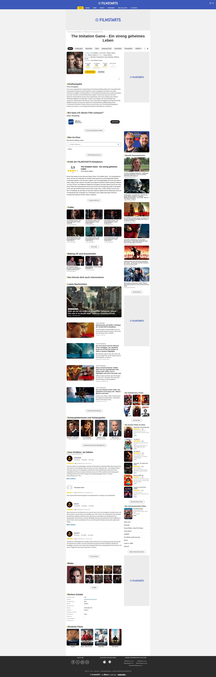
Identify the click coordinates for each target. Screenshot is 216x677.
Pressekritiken (88, 63)
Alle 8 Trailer (94, 246)
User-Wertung (96, 63)
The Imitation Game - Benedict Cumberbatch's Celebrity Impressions (74, 268)
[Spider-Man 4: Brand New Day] (128, 432)
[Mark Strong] (115, 428)
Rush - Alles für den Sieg (88, 646)
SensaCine (140, 661)
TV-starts (134, 8)
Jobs (91, 671)
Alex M (76, 504)
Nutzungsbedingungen (106, 671)
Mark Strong (115, 437)
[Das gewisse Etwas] (128, 513)
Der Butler (115, 646)
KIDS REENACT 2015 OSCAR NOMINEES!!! (93, 267)
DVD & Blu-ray (122, 8)
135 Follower (77, 506)
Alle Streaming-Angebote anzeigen (94, 130)
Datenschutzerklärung (118, 671)
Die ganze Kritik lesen (94, 200)
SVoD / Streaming (73, 116)
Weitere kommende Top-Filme (137, 551)
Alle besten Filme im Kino (137, 501)
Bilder (71, 563)
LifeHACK (126, 534)
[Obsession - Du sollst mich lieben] (128, 468)
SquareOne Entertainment (90, 599)
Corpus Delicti (127, 531)
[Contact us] (87, 662)
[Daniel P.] (69, 534)
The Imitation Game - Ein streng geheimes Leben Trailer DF (74, 222)
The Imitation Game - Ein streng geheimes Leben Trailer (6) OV (111, 239)
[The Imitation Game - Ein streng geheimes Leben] (75, 63)
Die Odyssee (137, 451)
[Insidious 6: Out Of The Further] (128, 492)
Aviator (73, 646)
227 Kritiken (84, 535)
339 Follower (77, 459)
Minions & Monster (139, 475)
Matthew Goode (101, 437)
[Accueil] (108, 3)
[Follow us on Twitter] (78, 662)
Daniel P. (77, 533)
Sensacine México (134, 665)
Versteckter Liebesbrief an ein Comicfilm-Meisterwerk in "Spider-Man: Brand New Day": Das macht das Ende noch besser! (136, 241)
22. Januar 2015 (88, 53)
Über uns (87, 671)
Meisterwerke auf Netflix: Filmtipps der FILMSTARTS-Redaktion (108, 326)
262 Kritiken (84, 506)
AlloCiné (126, 661)
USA (85, 597)
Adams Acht (127, 522)
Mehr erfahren (71, 478)
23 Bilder (94, 587)
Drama (113, 53)
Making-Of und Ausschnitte (82, 253)
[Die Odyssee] (128, 456)
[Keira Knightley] (87, 428)
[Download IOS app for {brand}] (105, 661)
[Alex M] (69, 505)
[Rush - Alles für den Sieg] (87, 637)
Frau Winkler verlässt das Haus (132, 537)
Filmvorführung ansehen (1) (94, 155)
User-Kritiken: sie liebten (80, 452)
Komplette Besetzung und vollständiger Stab (94, 445)
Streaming (111, 8)
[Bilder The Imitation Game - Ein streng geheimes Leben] (75, 574)
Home (69, 31)
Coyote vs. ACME (128, 543)
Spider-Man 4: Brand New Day (141, 427)
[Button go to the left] (145, 49)
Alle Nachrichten (137, 292)
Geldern (70, 149)
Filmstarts (105, 63)
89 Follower (77, 535)
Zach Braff (77, 457)
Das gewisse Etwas (138, 508)
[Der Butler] (115, 637)
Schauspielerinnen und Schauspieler (86, 417)
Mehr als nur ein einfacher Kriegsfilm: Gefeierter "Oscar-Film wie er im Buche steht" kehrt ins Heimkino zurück (92, 312)
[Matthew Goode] (101, 428)
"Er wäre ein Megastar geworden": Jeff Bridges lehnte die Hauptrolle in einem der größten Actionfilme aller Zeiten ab (136, 175)
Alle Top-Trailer (136, 420)
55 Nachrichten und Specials (94, 410)
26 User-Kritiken (94, 556)
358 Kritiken (84, 459)
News (94, 8)
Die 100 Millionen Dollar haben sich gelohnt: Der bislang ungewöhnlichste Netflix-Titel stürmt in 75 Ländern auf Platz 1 (136, 219)
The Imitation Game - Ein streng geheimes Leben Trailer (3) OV (111, 222)
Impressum (96, 671)
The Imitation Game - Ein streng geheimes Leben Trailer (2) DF (92, 222)
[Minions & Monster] (128, 480)
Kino (80, 8)
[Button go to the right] (147, 49)
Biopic (109, 53)
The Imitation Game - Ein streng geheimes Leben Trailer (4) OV (74, 239)
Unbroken (101, 646)
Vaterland (126, 546)
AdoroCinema (140, 663)
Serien (87, 8)
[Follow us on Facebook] (73, 662)
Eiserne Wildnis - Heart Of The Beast (133, 528)
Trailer (71, 207)
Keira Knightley (109, 57)
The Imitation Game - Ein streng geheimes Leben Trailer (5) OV (92, 239)
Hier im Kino (74, 137)
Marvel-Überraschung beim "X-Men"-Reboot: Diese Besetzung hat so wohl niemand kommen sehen (136, 284)
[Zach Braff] (69, 458)
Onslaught (126, 525)
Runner (126, 540)
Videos (102, 8)
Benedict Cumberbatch (97, 57)
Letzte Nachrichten (77, 284)
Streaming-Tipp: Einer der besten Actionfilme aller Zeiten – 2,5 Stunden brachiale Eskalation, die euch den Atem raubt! (136, 263)
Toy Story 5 (137, 439)
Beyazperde (127, 663)
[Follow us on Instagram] (83, 662)
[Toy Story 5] (128, 444)
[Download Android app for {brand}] (110, 661)
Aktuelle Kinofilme (77, 31)
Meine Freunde (113, 63)
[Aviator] (73, 637)
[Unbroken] (101, 637)
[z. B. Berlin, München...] (118, 144)
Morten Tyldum (92, 55)
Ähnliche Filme (75, 626)
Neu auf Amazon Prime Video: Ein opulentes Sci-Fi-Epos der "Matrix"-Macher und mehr (108, 391)
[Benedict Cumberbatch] (73, 428)
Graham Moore (108, 55)
